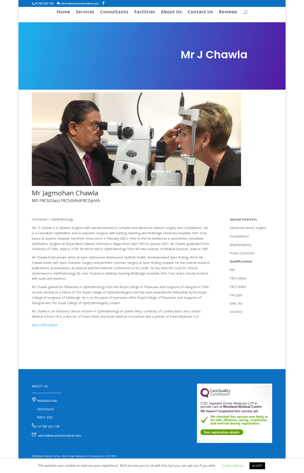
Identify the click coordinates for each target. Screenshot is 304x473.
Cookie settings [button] (232, 465)
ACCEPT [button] (257, 466)
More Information (45, 325)
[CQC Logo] (215, 396)
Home (63, 12)
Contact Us (200, 12)
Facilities (144, 12)
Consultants (114, 12)
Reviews (228, 12)
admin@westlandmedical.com (59, 435)
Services (85, 12)
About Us (171, 12)
